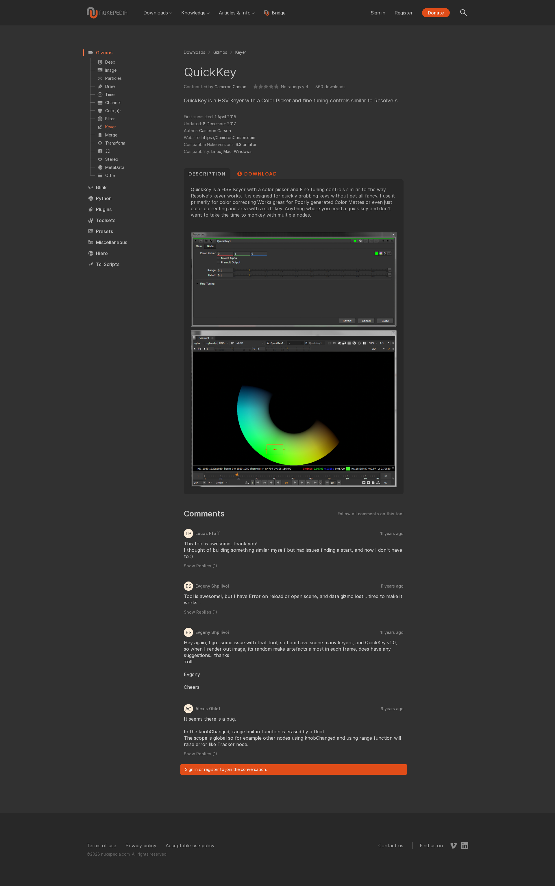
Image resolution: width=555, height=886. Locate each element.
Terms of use (101, 845)
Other (110, 175)
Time (109, 94)
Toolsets (105, 220)
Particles (113, 78)
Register (404, 13)
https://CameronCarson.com (228, 137)
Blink (101, 187)
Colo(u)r (113, 110)
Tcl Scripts (107, 264)
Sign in (378, 13)
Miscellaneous (111, 242)
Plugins (104, 209)
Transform (115, 143)
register (211, 769)
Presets (104, 231)
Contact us (390, 845)
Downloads (155, 13)
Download (260, 174)
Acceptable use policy (190, 845)
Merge (111, 134)
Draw (110, 86)
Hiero (102, 253)
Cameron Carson (230, 86)
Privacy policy (140, 845)
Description (207, 174)
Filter (110, 118)
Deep (110, 62)
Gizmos (104, 53)
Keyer (110, 126)
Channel (113, 102)
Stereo (111, 159)
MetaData (114, 167)
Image (110, 70)
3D (107, 151)
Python (104, 198)
